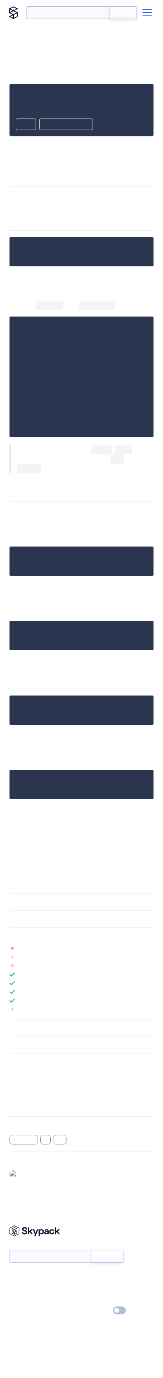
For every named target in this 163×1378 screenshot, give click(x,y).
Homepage (23, 1084)
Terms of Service (103, 1299)
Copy (26, 124)
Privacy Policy (25, 1310)
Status (91, 1276)
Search (123, 12)
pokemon (24, 1139)
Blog (88, 1287)
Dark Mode (95, 1310)
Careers (18, 1299)
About (17, 1287)
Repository (22, 1104)
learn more (66, 936)
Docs (15, 1276)
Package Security (30, 1074)
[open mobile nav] (147, 12)
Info (149, 948)
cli (45, 1139)
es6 (59, 1139)
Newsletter (22, 1246)
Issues (17, 1094)
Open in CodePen (66, 124)
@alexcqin (33, 1173)
